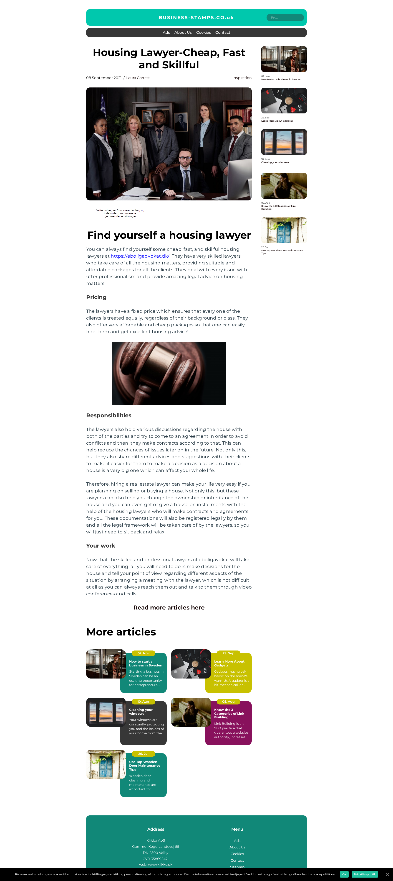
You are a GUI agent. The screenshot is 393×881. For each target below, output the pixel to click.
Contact (222, 32)
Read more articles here (169, 607)
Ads (166, 32)
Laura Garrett (138, 78)
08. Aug (228, 701)
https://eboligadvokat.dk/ (140, 256)
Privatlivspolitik (365, 874)
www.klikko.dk (160, 864)
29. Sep (228, 653)
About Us (183, 32)
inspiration (242, 78)
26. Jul (143, 754)
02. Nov (143, 653)
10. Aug (143, 701)
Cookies (203, 32)
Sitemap (237, 867)
